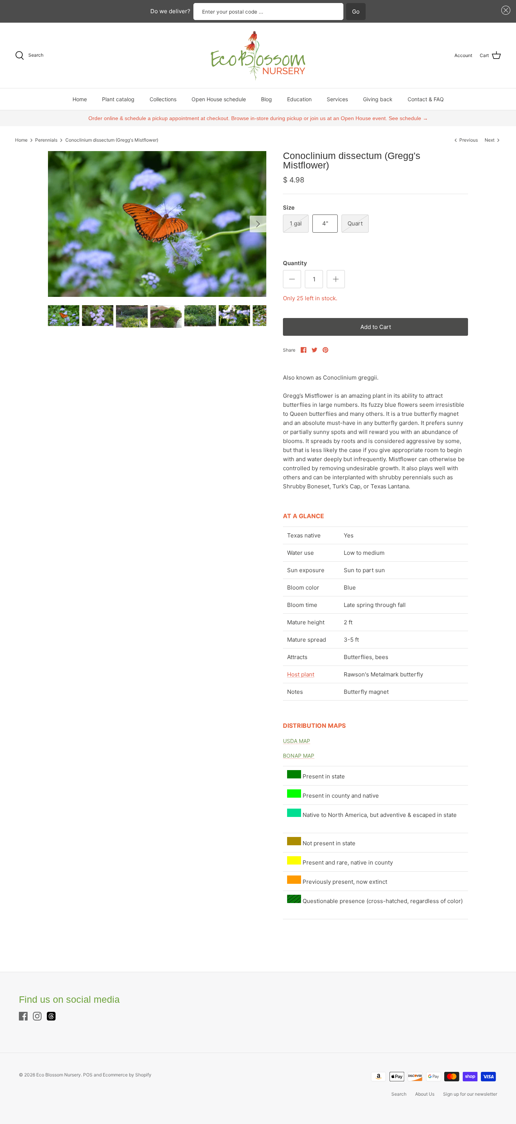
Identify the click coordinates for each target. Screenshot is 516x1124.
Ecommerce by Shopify (127, 1075)
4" (325, 223)
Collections (163, 99)
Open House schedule (219, 99)
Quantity (295, 263)
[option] (157, 224)
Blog (266, 99)
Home (80, 99)
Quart (355, 223)
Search (398, 1094)
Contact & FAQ (426, 99)
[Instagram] (37, 1016)
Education (299, 99)
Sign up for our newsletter (470, 1094)
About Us (424, 1094)
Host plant (300, 674)
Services (337, 99)
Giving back (377, 99)
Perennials (46, 140)
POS (88, 1075)
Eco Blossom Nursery (58, 1075)
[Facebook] (23, 1016)
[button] (505, 10)
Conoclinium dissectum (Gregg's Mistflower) (111, 140)
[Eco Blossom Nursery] (258, 55)
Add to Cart (375, 326)
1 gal (296, 223)
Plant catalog (118, 99)
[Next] (258, 224)
